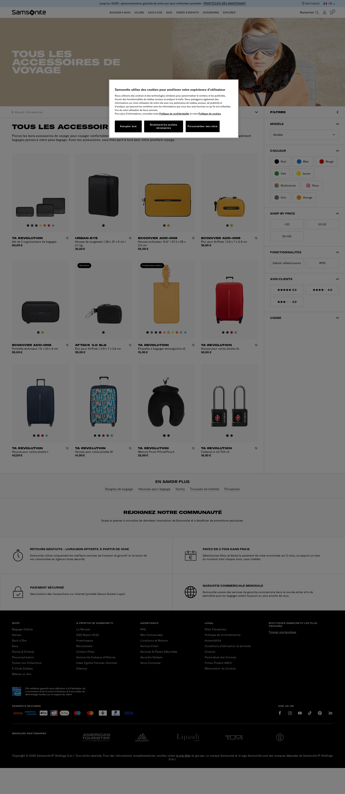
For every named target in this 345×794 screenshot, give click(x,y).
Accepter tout (128, 126)
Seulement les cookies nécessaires (163, 126)
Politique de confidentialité (174, 113)
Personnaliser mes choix (203, 126)
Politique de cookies (209, 113)
